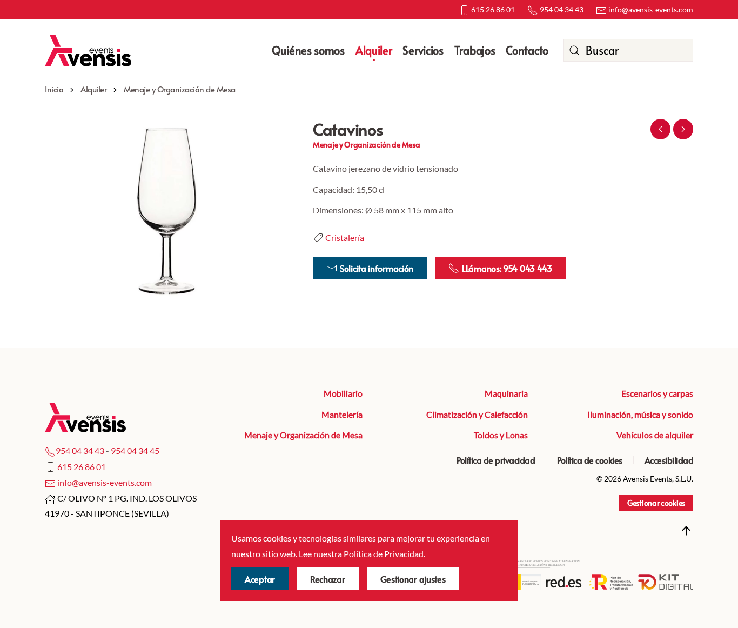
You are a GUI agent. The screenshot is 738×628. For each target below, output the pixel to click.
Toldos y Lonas (501, 435)
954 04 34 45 (135, 450)
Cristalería (344, 237)
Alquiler (373, 50)
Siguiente (683, 129)
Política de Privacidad (384, 554)
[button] (168, 210)
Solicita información (376, 268)
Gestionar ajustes (413, 579)
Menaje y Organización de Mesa (303, 435)
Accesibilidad (669, 460)
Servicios (422, 50)
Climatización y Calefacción (477, 414)
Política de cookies (589, 460)
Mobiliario (343, 393)
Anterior (660, 129)
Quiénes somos (308, 50)
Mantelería (342, 414)
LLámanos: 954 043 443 (507, 268)
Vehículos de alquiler (654, 435)
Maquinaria (506, 393)
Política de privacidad (496, 460)
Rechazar (327, 579)
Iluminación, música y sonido (640, 414)
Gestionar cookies (656, 503)
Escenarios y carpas (657, 393)
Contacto (527, 50)
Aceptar (260, 579)
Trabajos (474, 50)
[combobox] (628, 50)
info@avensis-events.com (650, 9)
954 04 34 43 (560, 9)
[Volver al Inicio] (88, 50)
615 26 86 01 (492, 9)
